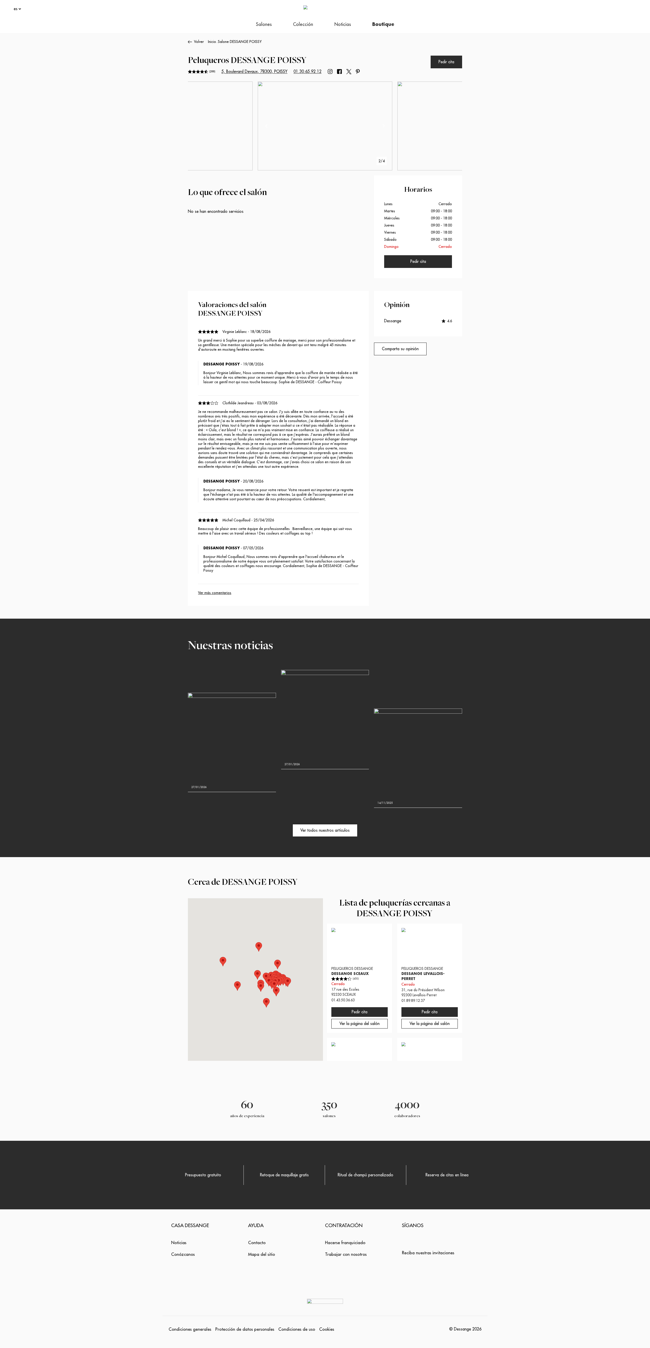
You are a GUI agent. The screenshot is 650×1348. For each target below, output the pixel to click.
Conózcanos (183, 1254)
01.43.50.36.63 (343, 1000)
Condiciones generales (190, 1329)
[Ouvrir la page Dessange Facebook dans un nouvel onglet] (339, 71)
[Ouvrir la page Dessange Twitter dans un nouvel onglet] (348, 71)
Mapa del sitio (261, 1254)
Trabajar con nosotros (346, 1254)
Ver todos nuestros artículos (325, 830)
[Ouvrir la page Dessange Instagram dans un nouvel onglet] (330, 71)
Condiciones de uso (296, 1329)
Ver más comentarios (214, 593)
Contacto (257, 1243)
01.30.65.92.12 (307, 72)
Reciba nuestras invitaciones (428, 1253)
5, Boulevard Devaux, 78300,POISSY (254, 72)
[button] (276, 991)
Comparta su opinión (400, 349)
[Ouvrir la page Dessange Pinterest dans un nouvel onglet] (358, 71)
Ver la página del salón (359, 1024)
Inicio (212, 41)
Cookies (326, 1329)
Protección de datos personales (244, 1329)
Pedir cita (446, 62)
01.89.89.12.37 (413, 1000)
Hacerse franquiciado (345, 1243)
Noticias (178, 1243)
